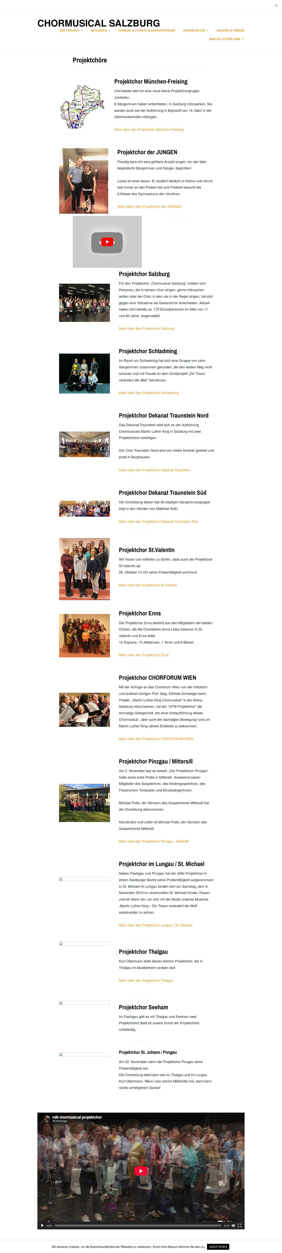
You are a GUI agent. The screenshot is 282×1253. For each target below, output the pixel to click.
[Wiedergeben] (42, 1225)
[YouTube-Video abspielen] (107, 242)
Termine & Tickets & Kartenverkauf (147, 30)
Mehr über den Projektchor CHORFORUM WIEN (156, 738)
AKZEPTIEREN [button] (218, 1247)
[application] (141, 1171)
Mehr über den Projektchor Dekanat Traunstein (154, 469)
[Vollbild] (240, 1225)
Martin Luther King (224, 39)
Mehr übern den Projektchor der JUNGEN (149, 206)
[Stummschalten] (233, 1225)
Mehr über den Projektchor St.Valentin (148, 584)
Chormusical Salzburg (98, 22)
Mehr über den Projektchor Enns (144, 654)
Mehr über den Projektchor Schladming (149, 392)
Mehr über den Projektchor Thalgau (146, 980)
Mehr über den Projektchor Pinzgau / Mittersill (154, 841)
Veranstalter (194, 30)
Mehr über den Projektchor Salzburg (146, 328)
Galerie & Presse (231, 30)
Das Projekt (69, 30)
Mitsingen (99, 30)
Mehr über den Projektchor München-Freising (149, 129)
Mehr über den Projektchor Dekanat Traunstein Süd (158, 521)
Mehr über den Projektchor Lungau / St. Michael (155, 924)
